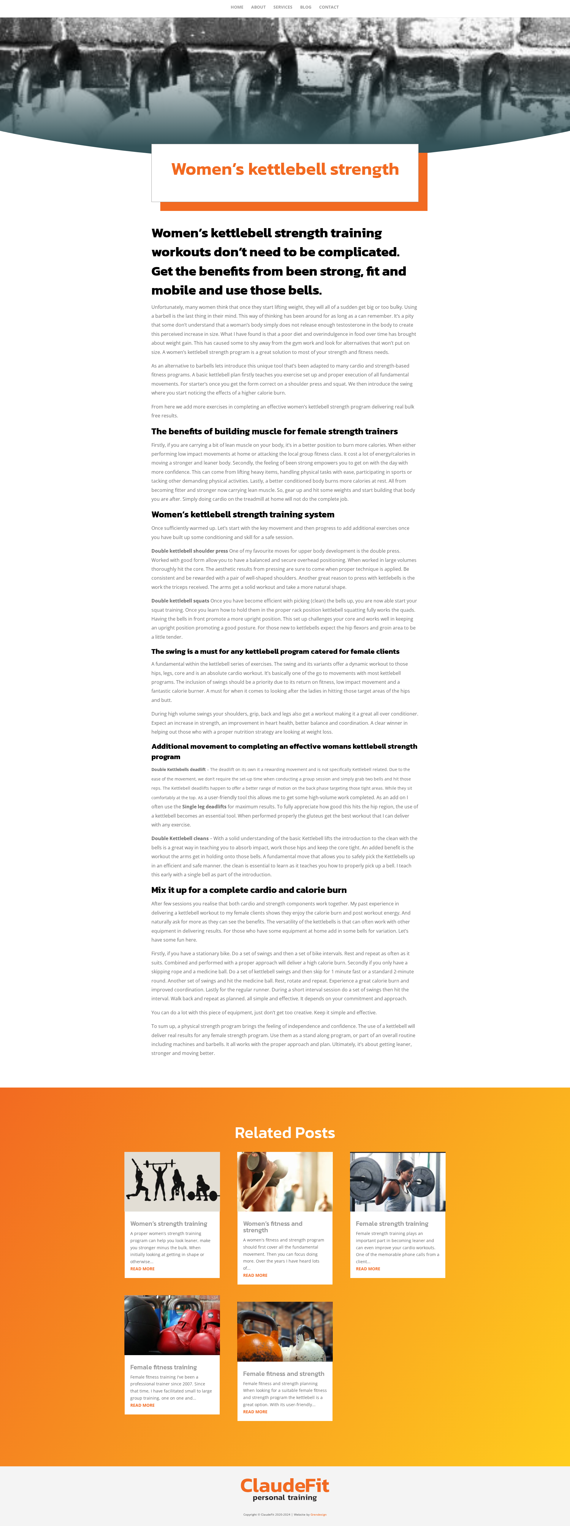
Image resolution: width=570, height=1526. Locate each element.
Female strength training (392, 1223)
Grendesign (319, 1514)
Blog (305, 7)
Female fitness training (163, 1367)
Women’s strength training (168, 1223)
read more (142, 1268)
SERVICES (282, 7)
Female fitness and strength (283, 1374)
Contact (329, 7)
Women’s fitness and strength (273, 1227)
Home (237, 7)
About (258, 7)
